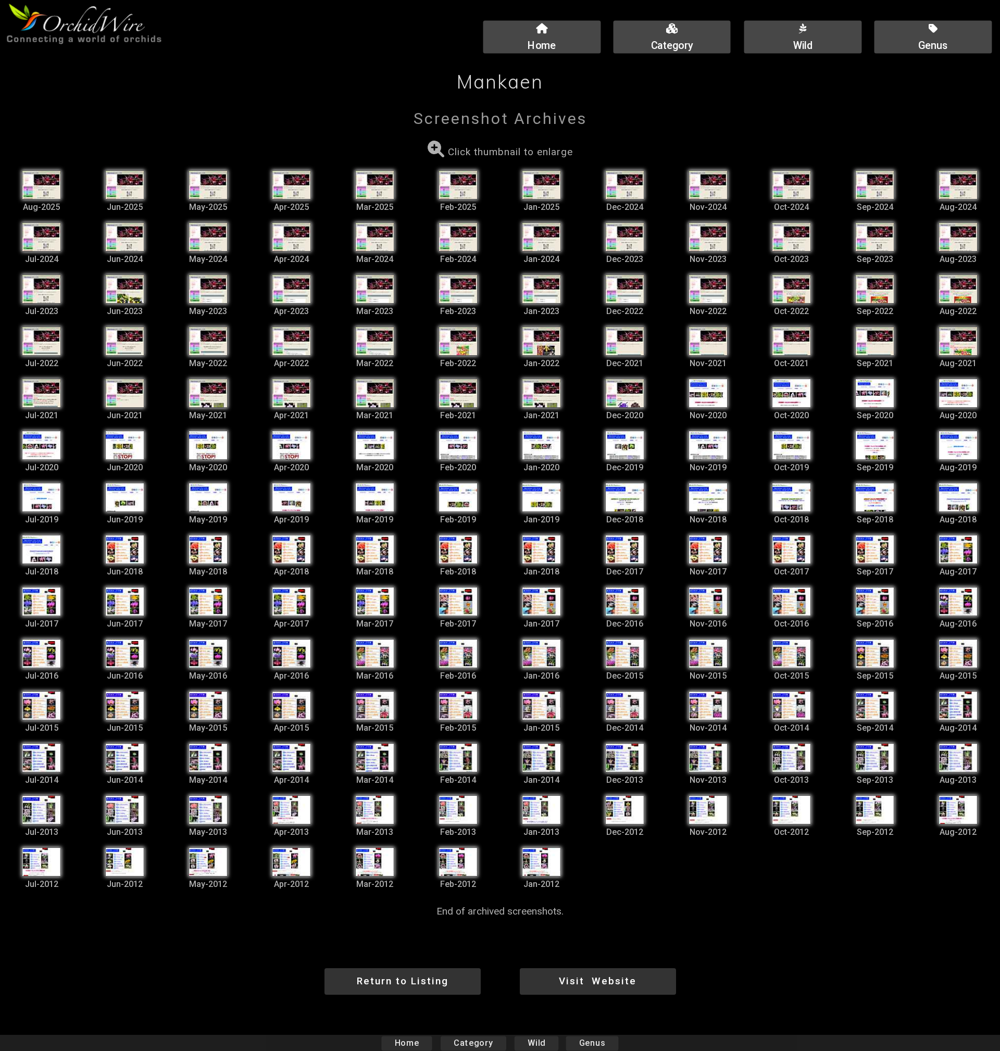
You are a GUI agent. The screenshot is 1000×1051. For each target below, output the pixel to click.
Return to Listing (402, 981)
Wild (536, 1043)
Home (407, 1043)
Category (473, 1043)
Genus (592, 1043)
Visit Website (597, 981)
